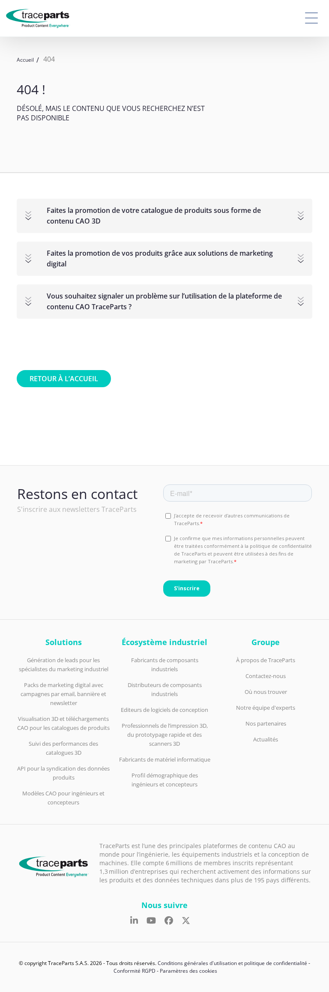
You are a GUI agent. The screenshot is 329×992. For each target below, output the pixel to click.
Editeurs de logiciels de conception (164, 710)
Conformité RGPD (135, 970)
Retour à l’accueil (64, 378)
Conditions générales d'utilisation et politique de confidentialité (232, 963)
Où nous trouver (266, 692)
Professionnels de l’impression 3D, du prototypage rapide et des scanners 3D (165, 734)
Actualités (265, 739)
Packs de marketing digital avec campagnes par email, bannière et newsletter (63, 694)
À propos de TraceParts (265, 660)
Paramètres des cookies (188, 970)
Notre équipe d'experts (265, 707)
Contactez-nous (265, 676)
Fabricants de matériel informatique (164, 759)
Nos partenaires (265, 723)
